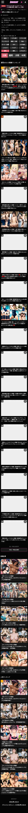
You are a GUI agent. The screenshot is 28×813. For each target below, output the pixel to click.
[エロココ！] (14, 2)
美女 (23, 47)
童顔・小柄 (14, 41)
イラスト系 (23, 38)
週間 (11, 55)
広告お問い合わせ (14, 801)
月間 (17, 55)
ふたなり (5, 47)
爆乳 (14, 50)
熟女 (23, 41)
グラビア (22, 50)
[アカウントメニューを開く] (25, 2)
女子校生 (22, 44)
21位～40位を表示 (14, 549)
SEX (14, 44)
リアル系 (14, 38)
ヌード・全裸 (5, 44)
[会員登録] (21, 2)
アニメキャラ (5, 41)
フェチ (14, 47)
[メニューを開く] (2, 2)
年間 (23, 55)
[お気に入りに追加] (25, 67)
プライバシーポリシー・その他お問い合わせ (14, 804)
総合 (5, 38)
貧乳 (5, 50)
